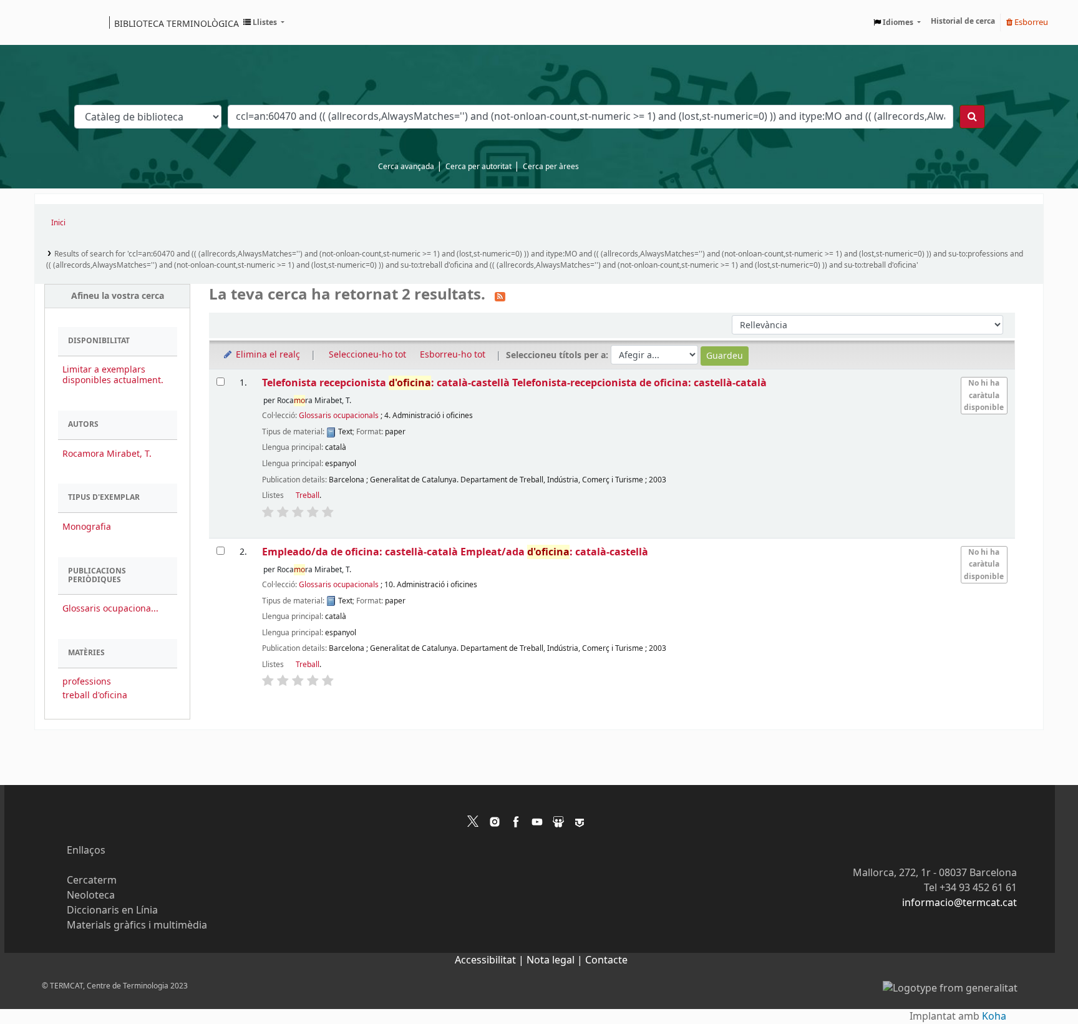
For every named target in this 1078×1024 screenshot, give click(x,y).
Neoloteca (91, 895)
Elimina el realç (266, 354)
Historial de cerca (963, 21)
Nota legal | (556, 960)
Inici (58, 222)
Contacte (606, 960)
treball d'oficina (94, 695)
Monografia (86, 527)
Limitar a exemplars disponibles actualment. (112, 375)
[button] (263, 22)
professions (86, 681)
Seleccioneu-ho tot (367, 354)
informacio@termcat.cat (959, 902)
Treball (307, 495)
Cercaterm (92, 880)
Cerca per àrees (551, 166)
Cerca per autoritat (478, 166)
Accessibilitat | (491, 960)
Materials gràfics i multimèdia (137, 925)
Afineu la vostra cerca (117, 296)
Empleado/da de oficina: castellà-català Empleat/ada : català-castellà (455, 552)
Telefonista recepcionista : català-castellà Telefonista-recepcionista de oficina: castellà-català (514, 383)
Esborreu (1030, 22)
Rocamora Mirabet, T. (107, 454)
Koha (994, 1016)
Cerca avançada (406, 166)
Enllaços (86, 850)
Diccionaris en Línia (112, 910)
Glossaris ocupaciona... (110, 608)
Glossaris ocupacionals (339, 415)
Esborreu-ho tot (452, 354)
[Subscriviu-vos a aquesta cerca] (500, 296)
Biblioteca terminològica (176, 23)
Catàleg (48, 22)
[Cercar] (972, 117)
